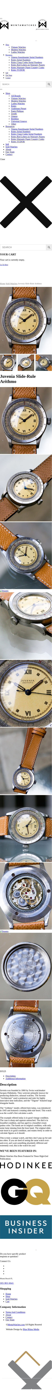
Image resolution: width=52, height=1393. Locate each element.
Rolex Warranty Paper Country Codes (27, 67)
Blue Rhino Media (31, 1329)
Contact (8, 78)
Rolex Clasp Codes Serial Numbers (26, 62)
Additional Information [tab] (16, 1078)
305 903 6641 (7, 1283)
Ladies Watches (18, 52)
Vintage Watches (18, 47)
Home (2, 283)
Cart (7, 1301)
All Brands (16, 96)
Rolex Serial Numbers (20, 60)
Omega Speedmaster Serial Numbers (27, 57)
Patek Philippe (17, 111)
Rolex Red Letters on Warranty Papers (28, 65)
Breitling (15, 119)
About (8, 149)
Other (13, 124)
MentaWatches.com (16, 1324)
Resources (9, 55)
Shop (7, 45)
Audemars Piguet (18, 108)
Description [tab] (11, 1076)
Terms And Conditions (15, 1312)
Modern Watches (18, 49)
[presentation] (2, 362)
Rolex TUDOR (18, 70)
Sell (7, 73)
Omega (14, 116)
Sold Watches (11, 147)
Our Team (9, 75)
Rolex (13, 106)
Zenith (14, 113)
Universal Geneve (19, 121)
